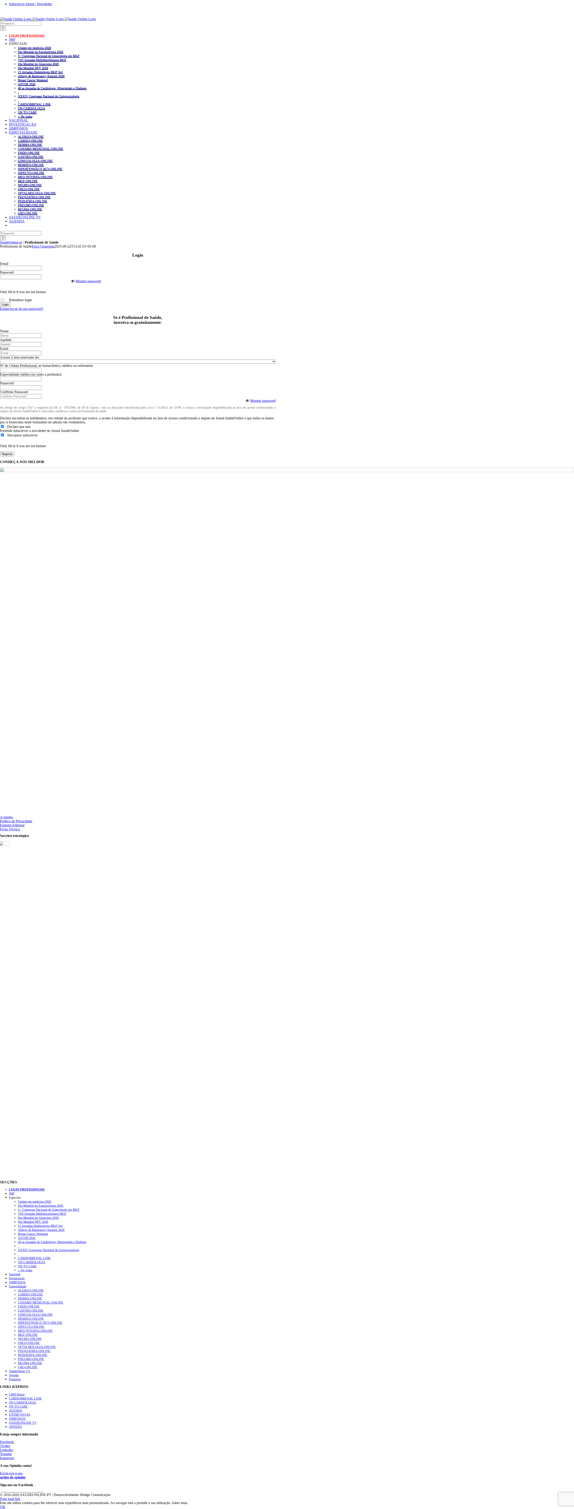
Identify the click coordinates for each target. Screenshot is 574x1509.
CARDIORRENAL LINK (34, 104)
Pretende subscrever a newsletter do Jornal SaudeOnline (39, 431)
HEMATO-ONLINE (31, 165)
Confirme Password (14, 392)
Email (4, 264)
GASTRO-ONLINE (30, 157)
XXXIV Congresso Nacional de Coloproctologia (48, 96)
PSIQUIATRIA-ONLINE (34, 197)
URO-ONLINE (27, 213)
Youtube (6, 1454)
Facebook (7, 1442)
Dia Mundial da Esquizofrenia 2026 (40, 52)
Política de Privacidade (16, 821)
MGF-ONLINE (28, 181)
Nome (4, 331)
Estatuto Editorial (12, 825)
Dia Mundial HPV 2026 (33, 68)
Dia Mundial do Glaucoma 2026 (38, 64)
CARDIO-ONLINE (30, 140)
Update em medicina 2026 (34, 48)
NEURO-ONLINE (30, 185)
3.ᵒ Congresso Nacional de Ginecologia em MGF (49, 56)
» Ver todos (25, 116)
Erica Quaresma (43, 246)
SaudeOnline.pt (11, 242)
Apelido (5, 340)
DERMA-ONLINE (30, 144)
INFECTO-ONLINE (31, 173)
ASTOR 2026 (26, 84)
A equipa (6, 817)
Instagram (7, 1458)
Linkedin (6, 1450)
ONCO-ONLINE (29, 189)
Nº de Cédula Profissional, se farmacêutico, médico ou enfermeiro (46, 366)
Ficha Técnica (10, 829)
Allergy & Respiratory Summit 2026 (41, 76)
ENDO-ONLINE (29, 153)
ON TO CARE (27, 112)
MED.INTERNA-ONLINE (35, 177)
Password (7, 272)
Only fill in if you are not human (23, 292)
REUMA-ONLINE (30, 209)
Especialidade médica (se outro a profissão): (31, 374)
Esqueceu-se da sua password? (21, 309)
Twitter (5, 1446)
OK (2, 1507)
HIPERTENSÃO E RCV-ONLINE (40, 169)
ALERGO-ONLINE (31, 136)
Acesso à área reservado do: (19, 357)
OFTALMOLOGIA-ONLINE (37, 193)
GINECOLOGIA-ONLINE (35, 161)
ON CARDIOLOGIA (31, 108)
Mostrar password (88, 281)
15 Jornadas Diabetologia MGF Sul (40, 72)
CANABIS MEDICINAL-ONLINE (40, 148)
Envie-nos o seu (13, 1475)
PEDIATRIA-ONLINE (32, 201)
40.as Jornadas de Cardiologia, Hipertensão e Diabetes (52, 88)
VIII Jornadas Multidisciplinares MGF (42, 60)
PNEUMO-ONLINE (31, 205)
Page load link (10, 1499)
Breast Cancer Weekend (33, 80)
